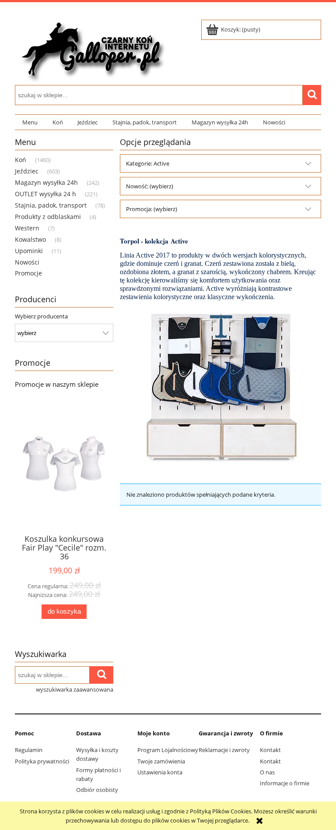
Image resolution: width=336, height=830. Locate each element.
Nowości (27, 262)
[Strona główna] (91, 49)
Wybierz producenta (41, 316)
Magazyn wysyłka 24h (46, 182)
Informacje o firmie (284, 783)
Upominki (29, 251)
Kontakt (270, 750)
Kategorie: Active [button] (147, 163)
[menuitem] (30, 122)
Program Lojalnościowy (167, 750)
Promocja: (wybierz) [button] (151, 209)
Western (27, 228)
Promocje (28, 273)
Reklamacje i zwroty (224, 750)
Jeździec (26, 171)
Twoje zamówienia (161, 761)
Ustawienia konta (159, 772)
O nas (267, 772)
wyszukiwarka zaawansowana (74, 689)
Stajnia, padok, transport (51, 205)
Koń (20, 159)
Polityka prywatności (42, 761)
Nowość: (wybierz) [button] (149, 186)
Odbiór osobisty (97, 790)
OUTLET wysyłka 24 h (45, 194)
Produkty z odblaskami (48, 216)
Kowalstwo (30, 239)
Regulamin (28, 750)
